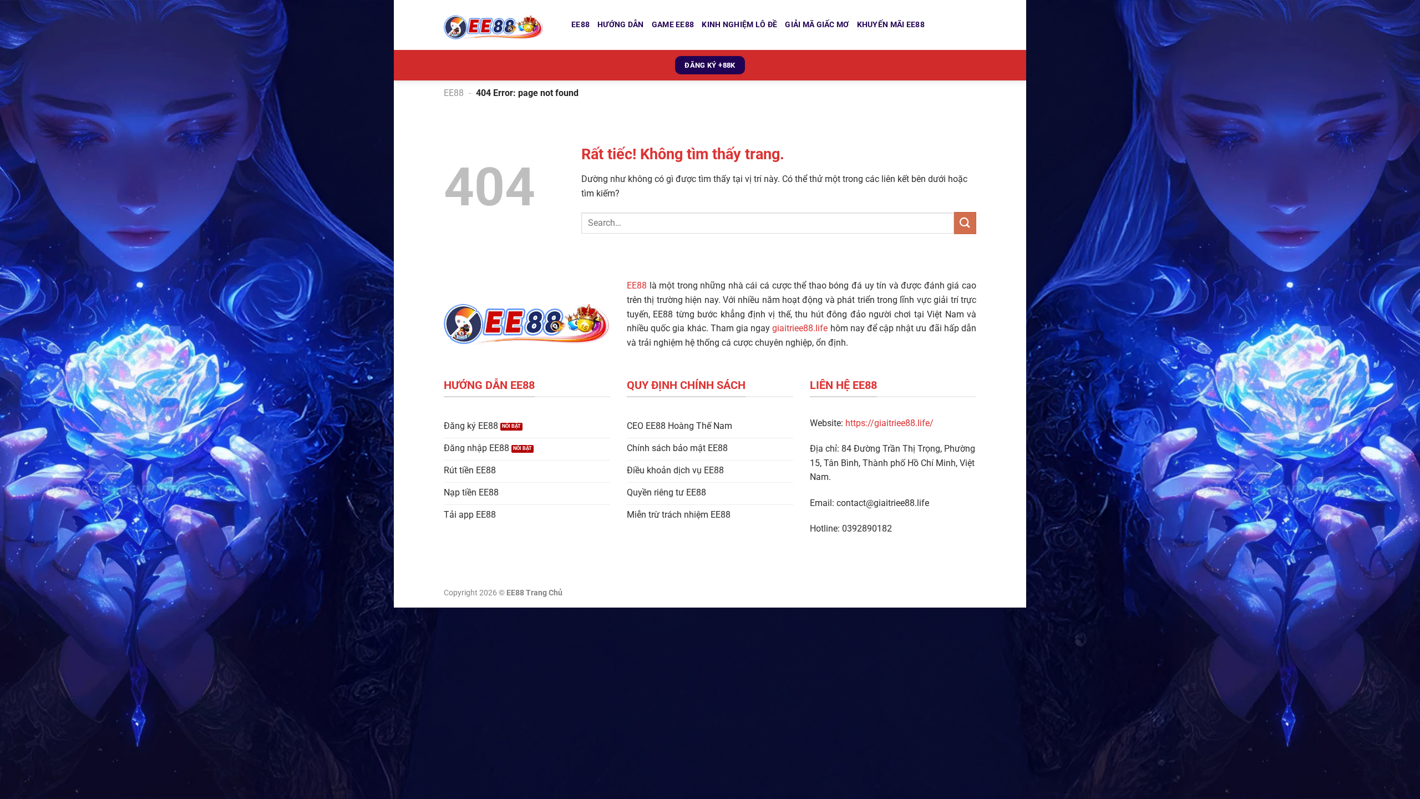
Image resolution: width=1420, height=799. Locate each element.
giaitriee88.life (800, 328)
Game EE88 (673, 24)
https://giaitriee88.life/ (889, 423)
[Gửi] (965, 223)
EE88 (580, 24)
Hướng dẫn (620, 24)
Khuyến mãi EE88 (891, 24)
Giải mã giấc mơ (817, 24)
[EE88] (499, 25)
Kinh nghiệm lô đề (739, 24)
